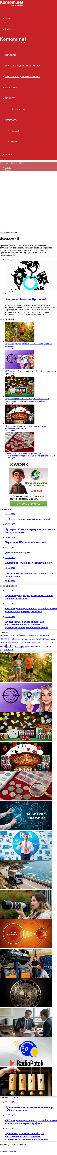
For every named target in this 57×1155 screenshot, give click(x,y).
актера (3, 635)
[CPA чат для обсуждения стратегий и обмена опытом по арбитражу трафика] (19, 369)
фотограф (20, 646)
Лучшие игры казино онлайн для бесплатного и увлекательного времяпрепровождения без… (27, 399)
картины (41, 638)
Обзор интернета (18, 109)
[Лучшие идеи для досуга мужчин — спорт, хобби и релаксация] (19, 341)
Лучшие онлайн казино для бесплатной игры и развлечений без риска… (26, 427)
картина (31, 639)
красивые (50, 639)
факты (51, 642)
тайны (34, 642)
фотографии (30, 646)
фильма (2, 646)
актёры (25, 635)
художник (45, 646)
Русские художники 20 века (22, 76)
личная (3, 642)
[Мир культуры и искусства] (12, 5)
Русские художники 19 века (22, 66)
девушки (46, 635)
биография (32, 635)
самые (29, 642)
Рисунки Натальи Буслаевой (26, 299)
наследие (17, 642)
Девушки (15, 131)
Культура (11, 87)
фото (9, 646)
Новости (10, 98)
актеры (18, 635)
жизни (3, 638)
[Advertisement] (28, 201)
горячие (39, 635)
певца (24, 642)
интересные (23, 639)
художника (6, 649)
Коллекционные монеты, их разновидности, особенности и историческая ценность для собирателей (30, 454)
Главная (3, 232)
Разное (14, 141)
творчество (42, 642)
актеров (10, 635)
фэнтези (37, 646)
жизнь (12, 638)
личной (11, 642)
